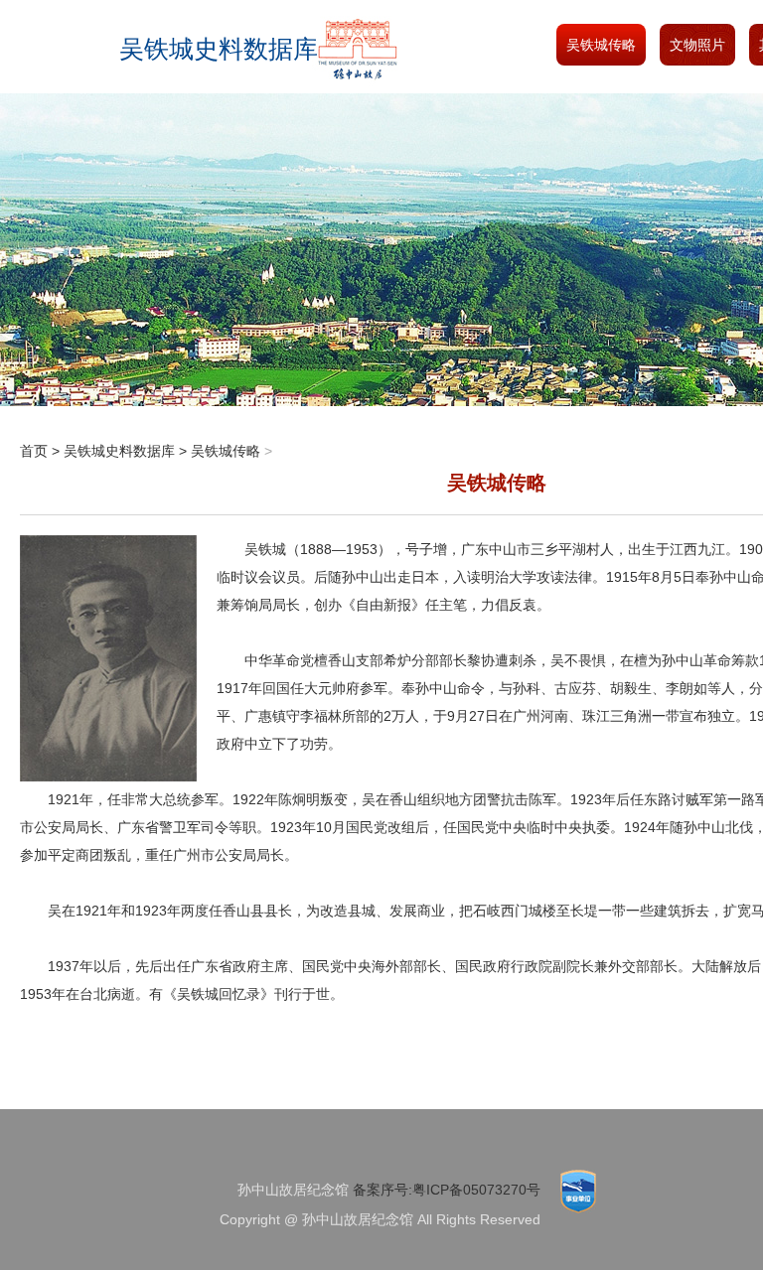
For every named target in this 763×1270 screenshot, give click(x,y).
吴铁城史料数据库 (119, 451)
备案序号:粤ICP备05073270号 (446, 1190)
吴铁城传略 (601, 45)
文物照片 (697, 45)
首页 (34, 451)
